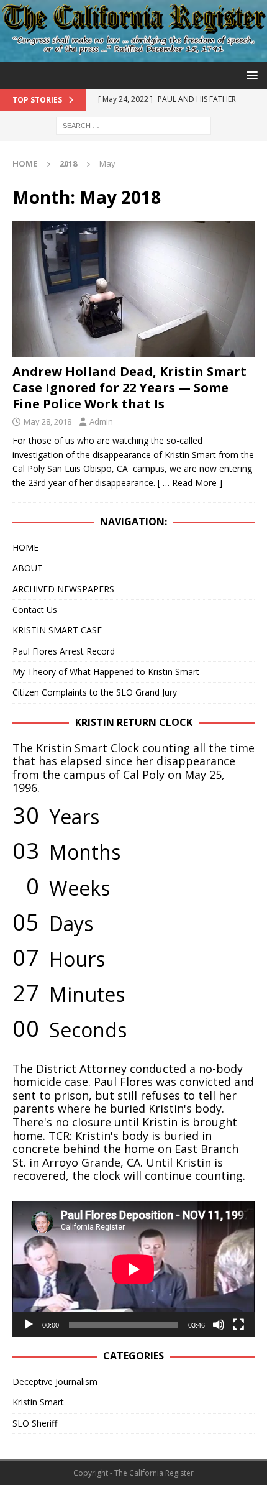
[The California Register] (133, 54)
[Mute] (218, 1324)
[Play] (28, 1324)
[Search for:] (133, 125)
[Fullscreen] (238, 1324)
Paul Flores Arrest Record (63, 651)
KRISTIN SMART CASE (57, 630)
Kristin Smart (38, 1402)
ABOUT (27, 568)
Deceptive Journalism (54, 1381)
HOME (25, 547)
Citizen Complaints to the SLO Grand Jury (94, 692)
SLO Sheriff (34, 1423)
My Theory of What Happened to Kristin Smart (105, 672)
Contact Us (34, 609)
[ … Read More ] (190, 483)
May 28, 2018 (47, 421)
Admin (101, 421)
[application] (133, 1269)
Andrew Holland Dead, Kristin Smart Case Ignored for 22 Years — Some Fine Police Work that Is (129, 387)
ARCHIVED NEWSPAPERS (63, 589)
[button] (250, 75)
